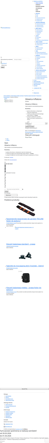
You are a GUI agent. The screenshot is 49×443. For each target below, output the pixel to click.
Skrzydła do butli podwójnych (41, 75)
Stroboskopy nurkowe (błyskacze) (42, 40)
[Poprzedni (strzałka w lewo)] (0, 442)
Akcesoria (38, 13)
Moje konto (4, 65)
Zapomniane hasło (10, 400)
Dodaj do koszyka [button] (14, 246)
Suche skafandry (39, 66)
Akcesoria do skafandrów (40, 56)
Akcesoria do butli (39, 29)
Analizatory (38, 4)
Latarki (37, 35)
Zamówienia (8, 396)
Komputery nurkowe (40, 6)
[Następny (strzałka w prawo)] (1, 442)
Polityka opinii (9, 414)
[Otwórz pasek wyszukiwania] (1, 57)
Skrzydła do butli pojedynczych (41, 77)
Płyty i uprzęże (38, 74)
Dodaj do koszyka (30, 126)
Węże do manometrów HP (41, 52)
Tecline (31, 133)
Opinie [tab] (7, 140)
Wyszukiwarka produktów (7, 59)
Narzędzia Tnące (39, 20)
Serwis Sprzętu (37, 81)
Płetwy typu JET (39, 49)
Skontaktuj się (8, 426)
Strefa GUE (38, 11)
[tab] (25, 138)
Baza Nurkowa (37, 84)
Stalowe (38, 34)
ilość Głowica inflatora (29, 123)
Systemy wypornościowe (41, 70)
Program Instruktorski (39, 83)
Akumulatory (38, 37)
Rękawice (38, 64)
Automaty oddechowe (40, 22)
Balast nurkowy (39, 72)
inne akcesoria (13, 160)
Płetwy (37, 46)
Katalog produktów (38, 1)
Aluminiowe (39, 32)
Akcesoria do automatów (40, 23)
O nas (35, 80)
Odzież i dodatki (39, 41)
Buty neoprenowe (40, 61)
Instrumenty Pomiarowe (40, 17)
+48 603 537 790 (9, 424)
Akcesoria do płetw (39, 47)
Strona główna (7, 95)
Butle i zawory (39, 28)
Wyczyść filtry (24, 388)
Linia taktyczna (39, 8)
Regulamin (8, 416)
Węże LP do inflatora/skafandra (41, 53)
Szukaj (6, 191)
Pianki (37, 59)
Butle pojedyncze (39, 31)
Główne (37, 38)
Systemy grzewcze (39, 68)
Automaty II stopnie (39, 26)
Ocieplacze (38, 58)
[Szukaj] (1, 62)
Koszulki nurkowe (39, 44)
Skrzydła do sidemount (40, 78)
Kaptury (38, 62)
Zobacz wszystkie (39, 3)
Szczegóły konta (9, 399)
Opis (7, 138)
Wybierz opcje (13, 223)
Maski (37, 9)
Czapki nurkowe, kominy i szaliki (42, 43)
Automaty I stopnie (39, 25)
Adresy (7, 397)
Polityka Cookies (9, 413)
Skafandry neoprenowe (41, 65)
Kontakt (35, 85)
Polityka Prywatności (10, 411)
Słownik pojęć (9, 417)
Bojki (37, 14)
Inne (37, 16)
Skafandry (38, 55)
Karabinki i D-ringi (39, 19)
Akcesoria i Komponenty (40, 71)
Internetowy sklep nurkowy (17, 95)
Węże (37, 50)
